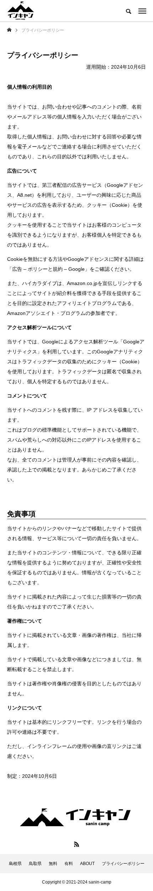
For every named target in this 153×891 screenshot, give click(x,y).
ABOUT (87, 863)
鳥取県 (35, 863)
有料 (68, 863)
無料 (53, 863)
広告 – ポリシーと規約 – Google (48, 269)
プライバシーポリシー (123, 863)
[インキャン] (20, 10)
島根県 (15, 863)
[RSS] (76, 844)
